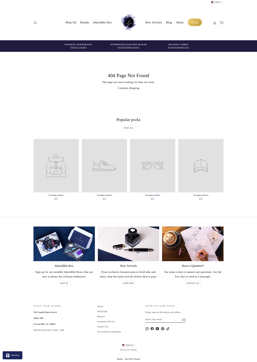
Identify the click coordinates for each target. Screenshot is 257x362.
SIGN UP (64, 283)
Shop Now (128, 283)
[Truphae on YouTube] (157, 328)
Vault (195, 22)
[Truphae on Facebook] (152, 328)
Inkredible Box (102, 22)
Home (120, 359)
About (180, 22)
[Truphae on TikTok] (167, 328)
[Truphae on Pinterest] (162, 328)
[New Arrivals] (128, 244)
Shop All (70, 22)
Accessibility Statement (109, 331)
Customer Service (106, 321)
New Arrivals (153, 22)
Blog (169, 22)
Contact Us (192, 283)
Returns (101, 316)
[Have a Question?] (193, 244)
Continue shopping (128, 87)
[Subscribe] (184, 320)
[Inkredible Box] (64, 244)
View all (129, 128)
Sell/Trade (102, 311)
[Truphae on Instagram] (147, 328)
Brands (84, 22)
